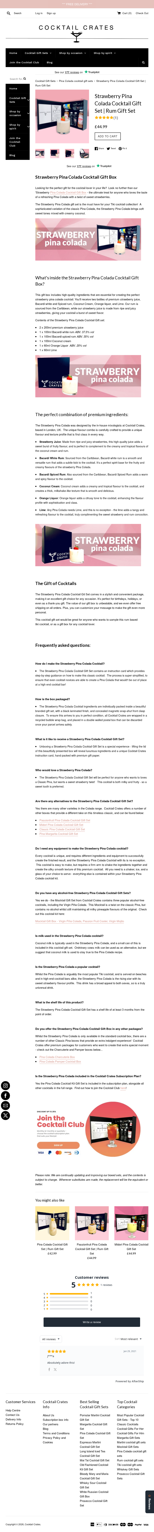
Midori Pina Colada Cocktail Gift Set (61, 825)
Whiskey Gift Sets (128, 1469)
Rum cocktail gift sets (130, 1460)
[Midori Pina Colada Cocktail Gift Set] (131, 1223)
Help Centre (13, 1410)
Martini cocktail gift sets (131, 1442)
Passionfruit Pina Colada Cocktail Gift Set (64, 820)
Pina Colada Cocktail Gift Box (68, 192)
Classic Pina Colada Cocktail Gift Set (62, 829)
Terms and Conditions (56, 1433)
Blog (45, 1429)
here (123, 1088)
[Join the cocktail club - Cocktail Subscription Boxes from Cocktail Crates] (88, 1160)
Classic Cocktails (127, 1424)
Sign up (51, 13)
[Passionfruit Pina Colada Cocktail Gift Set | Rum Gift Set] (92, 1223)
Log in (39, 13)
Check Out (142, 13)
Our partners (50, 1424)
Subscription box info (55, 1420)
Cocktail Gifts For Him (130, 1433)
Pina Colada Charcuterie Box (57, 1057)
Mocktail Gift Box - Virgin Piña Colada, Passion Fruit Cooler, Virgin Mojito (79, 921)
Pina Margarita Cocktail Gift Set (58, 834)
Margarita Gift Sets (128, 1438)
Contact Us (13, 1415)
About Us (48, 1415)
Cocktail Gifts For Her (130, 1429)
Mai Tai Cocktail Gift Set (94, 1460)
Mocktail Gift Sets (128, 1447)
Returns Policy (15, 1424)
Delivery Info (13, 1419)
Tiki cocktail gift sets (129, 1465)
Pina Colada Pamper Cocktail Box (60, 1061)
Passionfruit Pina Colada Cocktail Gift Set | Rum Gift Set (91, 1248)
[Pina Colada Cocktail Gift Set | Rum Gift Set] (52, 1223)
